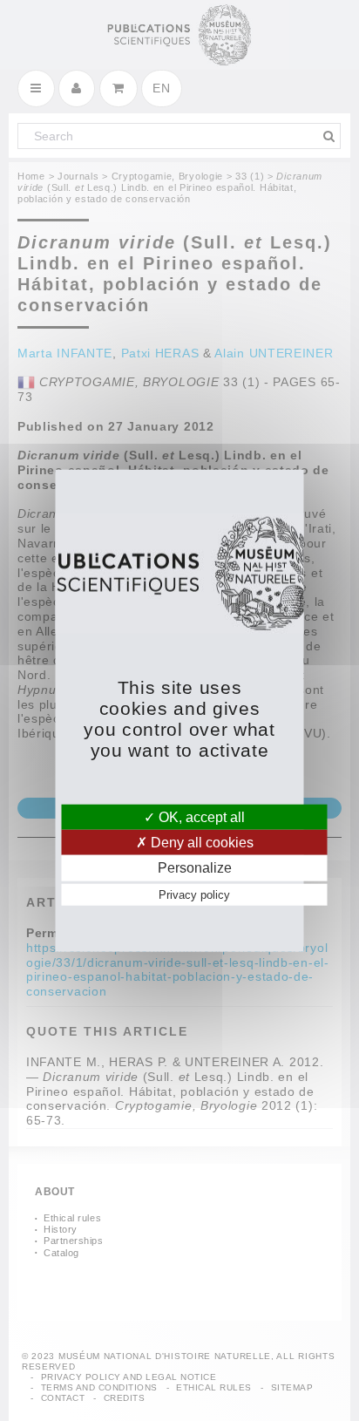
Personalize (195, 867)
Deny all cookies (200, 842)
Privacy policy (194, 894)
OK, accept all (200, 817)
